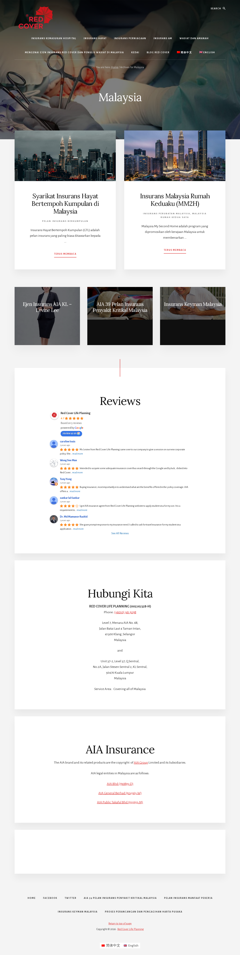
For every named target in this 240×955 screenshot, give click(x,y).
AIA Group (141, 762)
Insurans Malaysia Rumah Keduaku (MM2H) (175, 200)
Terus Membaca (65, 255)
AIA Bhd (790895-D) (120, 784)
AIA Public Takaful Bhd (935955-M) (120, 802)
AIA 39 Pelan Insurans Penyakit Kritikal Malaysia (120, 307)
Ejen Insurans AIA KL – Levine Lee (47, 307)
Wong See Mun (68, 460)
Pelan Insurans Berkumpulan (65, 221)
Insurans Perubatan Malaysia (166, 213)
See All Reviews (120, 533)
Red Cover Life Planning (75, 413)
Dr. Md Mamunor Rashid (73, 516)
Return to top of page (120, 923)
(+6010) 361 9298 (125, 612)
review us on (69, 433)
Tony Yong (66, 479)
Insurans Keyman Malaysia (193, 304)
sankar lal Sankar (70, 497)
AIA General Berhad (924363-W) (120, 793)
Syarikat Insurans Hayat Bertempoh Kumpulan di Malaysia (65, 203)
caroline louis (67, 441)
